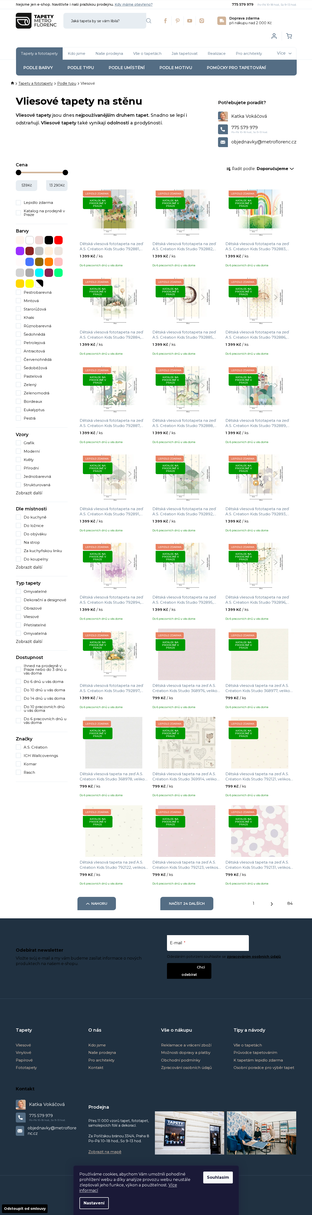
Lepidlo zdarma (38, 202)
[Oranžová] (49, 262)
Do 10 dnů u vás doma (44, 690)
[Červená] (58, 240)
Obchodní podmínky (180, 1060)
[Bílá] (29, 240)
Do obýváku (35, 534)
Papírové (24, 1060)
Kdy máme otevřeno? (134, 4)
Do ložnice (34, 525)
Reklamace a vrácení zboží (186, 1045)
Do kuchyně (35, 517)
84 (290, 903)
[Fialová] (20, 251)
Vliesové (31, 616)
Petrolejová (34, 343)
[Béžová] (20, 240)
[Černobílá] (39, 283)
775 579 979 (243, 4)
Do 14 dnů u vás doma (44, 698)
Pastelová (33, 376)
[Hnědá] (29, 251)
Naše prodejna (102, 1052)
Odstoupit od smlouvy (25, 1208)
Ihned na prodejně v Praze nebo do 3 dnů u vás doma (45, 669)
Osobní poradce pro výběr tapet (264, 1067)
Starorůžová (35, 309)
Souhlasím (218, 1177)
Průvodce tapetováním (255, 1052)
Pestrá (30, 418)
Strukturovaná (37, 485)
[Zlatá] (20, 283)
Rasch (30, 772)
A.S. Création (36, 747)
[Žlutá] (29, 283)
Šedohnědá (34, 334)
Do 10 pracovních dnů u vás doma (44, 708)
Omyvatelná (35, 633)
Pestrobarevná (38, 292)
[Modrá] (29, 262)
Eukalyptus (34, 410)
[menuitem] (39, 53)
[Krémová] (49, 251)
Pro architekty (101, 1060)
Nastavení (94, 1203)
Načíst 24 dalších (187, 903)
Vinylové (23, 1052)
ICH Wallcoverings (41, 755)
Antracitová (34, 351)
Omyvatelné (35, 591)
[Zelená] (58, 273)
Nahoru (99, 903)
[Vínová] (49, 273)
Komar (30, 764)
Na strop (32, 542)
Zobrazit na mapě (104, 1151)
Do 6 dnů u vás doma (43, 681)
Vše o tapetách (248, 1045)
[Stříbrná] (20, 273)
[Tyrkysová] (39, 273)
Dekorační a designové (45, 600)
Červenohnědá (38, 359)
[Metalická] (20, 262)
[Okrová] (39, 262)
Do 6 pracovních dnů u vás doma (45, 720)
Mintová (31, 301)
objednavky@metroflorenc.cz (263, 142)
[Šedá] (29, 273)
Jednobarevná (37, 476)
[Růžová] (58, 262)
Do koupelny (36, 559)
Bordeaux (33, 401)
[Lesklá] (58, 251)
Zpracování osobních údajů (186, 1067)
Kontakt (95, 1067)
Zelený (30, 384)
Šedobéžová (35, 368)
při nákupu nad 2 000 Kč (250, 20)
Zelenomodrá (36, 393)
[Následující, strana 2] (271, 902)
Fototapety (26, 1067)
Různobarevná (37, 326)
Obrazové (33, 608)
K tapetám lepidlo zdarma (258, 1060)
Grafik (29, 443)
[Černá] (49, 240)
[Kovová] (39, 251)
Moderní (32, 451)
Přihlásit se (185, 967)
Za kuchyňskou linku (43, 551)
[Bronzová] (39, 240)
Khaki (29, 317)
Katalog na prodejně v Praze (44, 212)
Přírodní (31, 468)
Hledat (148, 21)
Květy (29, 460)
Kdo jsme (97, 1045)
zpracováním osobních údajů (254, 956)
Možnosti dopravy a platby (185, 1052)
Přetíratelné (35, 625)
